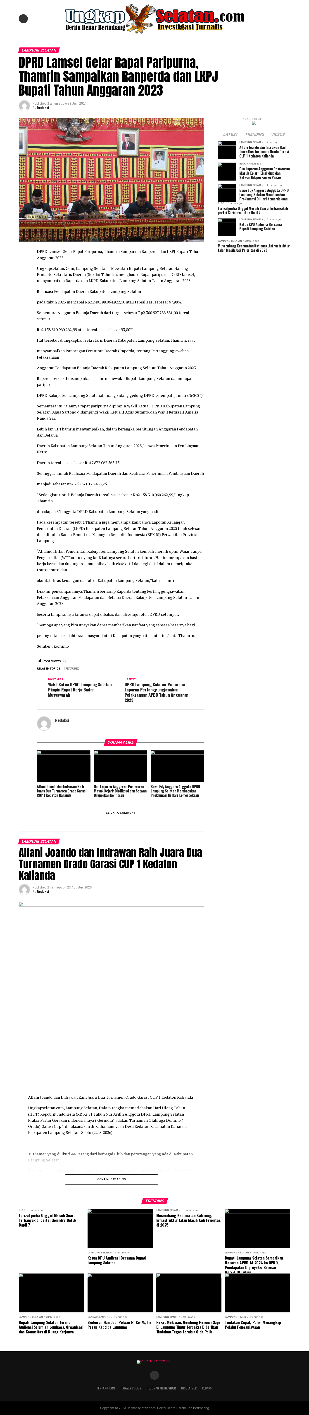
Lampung (137, 39)
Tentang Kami (105, 1388)
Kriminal (157, 39)
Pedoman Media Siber (161, 1388)
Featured (72, 668)
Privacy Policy (131, 1388)
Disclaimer (189, 1388)
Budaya (192, 39)
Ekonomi (175, 39)
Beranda (118, 39)
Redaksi (43, 108)
